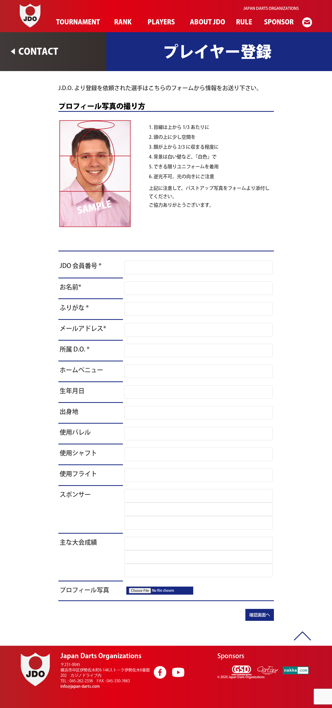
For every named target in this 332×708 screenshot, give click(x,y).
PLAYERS (160, 22)
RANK (122, 22)
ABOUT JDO (206, 22)
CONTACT (38, 51)
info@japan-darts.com (80, 686)
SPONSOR (278, 22)
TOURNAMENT (77, 22)
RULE (243, 22)
